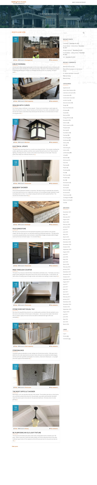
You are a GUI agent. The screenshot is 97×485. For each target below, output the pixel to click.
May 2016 (65, 319)
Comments (67, 338)
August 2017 (66, 282)
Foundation (66, 132)
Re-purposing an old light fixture (27, 433)
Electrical (27, 142)
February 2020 (66, 224)
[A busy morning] (36, 47)
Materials (65, 157)
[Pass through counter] (36, 253)
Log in (64, 333)
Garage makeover (67, 50)
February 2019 (66, 239)
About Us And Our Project (79, 2)
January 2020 (66, 227)
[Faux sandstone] (36, 211)
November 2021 (67, 212)
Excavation (65, 120)
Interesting (66, 147)
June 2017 (65, 287)
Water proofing (67, 200)
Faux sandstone (19, 229)
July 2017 (65, 284)
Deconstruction (67, 103)
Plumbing (65, 170)
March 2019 (66, 237)
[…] (15, 72)
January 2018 (66, 269)
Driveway (65, 110)
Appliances (65, 88)
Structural (65, 192)
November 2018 (67, 244)
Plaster (65, 167)
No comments (54, 60)
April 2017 (65, 292)
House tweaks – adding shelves (71, 52)
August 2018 (66, 252)
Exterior (65, 122)
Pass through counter (22, 270)
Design (65, 105)
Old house (65, 160)
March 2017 (66, 294)
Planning (65, 165)
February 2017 (66, 297)
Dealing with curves (21, 105)
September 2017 (67, 279)
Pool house (66, 175)
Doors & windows (67, 107)
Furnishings (66, 137)
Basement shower (20, 187)
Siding (69, 76)
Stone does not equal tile (24, 309)
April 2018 (65, 262)
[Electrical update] (36, 129)
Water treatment (75, 73)
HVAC (64, 145)
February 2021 (66, 217)
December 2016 (67, 302)
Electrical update (20, 146)
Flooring (65, 130)
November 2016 (67, 304)
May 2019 (65, 234)
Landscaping (66, 152)
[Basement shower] (36, 170)
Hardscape (27, 224)
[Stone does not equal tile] (36, 292)
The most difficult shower (24, 391)
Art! (64, 57)
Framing (65, 135)
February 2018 (66, 267)
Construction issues (68, 98)
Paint (64, 162)
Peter (16, 60)
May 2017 (65, 289)
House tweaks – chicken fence (70, 46)
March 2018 (66, 264)
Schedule (65, 185)
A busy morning (19, 64)
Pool (64, 172)
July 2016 (65, 314)
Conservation (66, 95)
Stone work (66, 190)
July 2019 (65, 229)
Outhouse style (71, 66)
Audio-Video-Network (68, 90)
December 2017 (67, 272)
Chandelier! (66, 43)
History (27, 428)
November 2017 (67, 274)
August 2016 (66, 312)
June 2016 (65, 316)
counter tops (66, 100)
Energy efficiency (67, 117)
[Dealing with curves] (36, 88)
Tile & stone (28, 183)
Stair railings (18, 350)
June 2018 (65, 257)
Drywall (65, 112)
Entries (66, 336)
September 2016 (67, 309)
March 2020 (66, 222)
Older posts (15, 446)
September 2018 (67, 249)
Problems (65, 177)
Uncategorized (28, 60)
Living (64, 155)
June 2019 (65, 232)
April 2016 (65, 321)
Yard (64, 202)
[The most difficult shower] (36, 374)
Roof (64, 180)
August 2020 (66, 219)
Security (65, 187)
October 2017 (66, 277)
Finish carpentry (29, 101)
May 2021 (65, 214)
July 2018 (65, 254)
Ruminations (66, 182)
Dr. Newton (66, 73)
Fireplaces (65, 127)
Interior (65, 150)
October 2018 (66, 247)
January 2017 (66, 299)
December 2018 (67, 242)
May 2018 (65, 259)
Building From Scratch (19, 2)
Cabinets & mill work (68, 93)
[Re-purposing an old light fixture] (36, 415)
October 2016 (66, 307)
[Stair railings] (36, 333)
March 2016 (66, 324)
